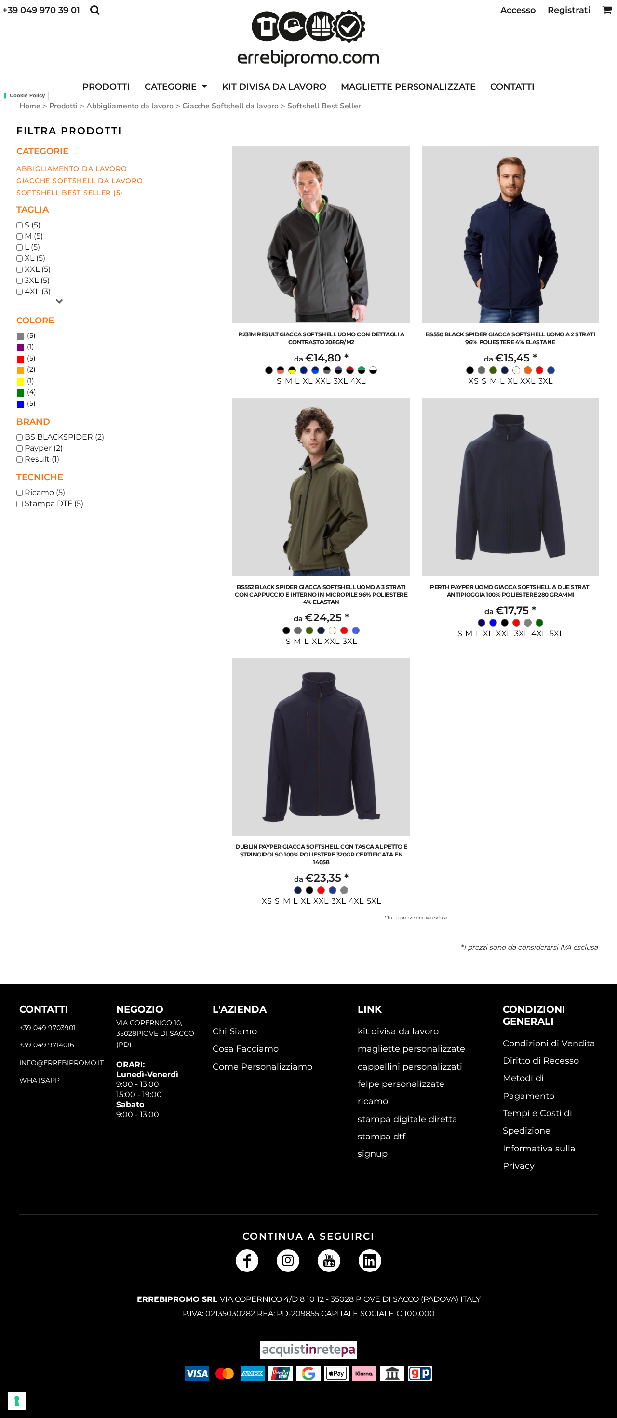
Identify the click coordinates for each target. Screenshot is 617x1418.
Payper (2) (44, 448)
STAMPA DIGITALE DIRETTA (407, 1119)
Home (29, 106)
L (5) (32, 247)
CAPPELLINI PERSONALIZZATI (410, 1066)
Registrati (569, 10)
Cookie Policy (27, 95)
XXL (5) (38, 269)
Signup (373, 1154)
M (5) (34, 236)
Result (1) (42, 459)
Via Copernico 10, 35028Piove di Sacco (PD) (155, 1033)
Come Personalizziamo (262, 1066)
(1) (29, 346)
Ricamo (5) (45, 492)
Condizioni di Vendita (549, 1043)
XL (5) (35, 258)
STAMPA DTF (381, 1136)
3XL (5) (37, 280)
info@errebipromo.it (61, 1062)
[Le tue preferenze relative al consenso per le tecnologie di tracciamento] (17, 1401)
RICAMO (373, 1101)
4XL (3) (38, 291)
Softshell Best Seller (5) (69, 192)
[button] (95, 10)
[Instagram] (288, 1260)
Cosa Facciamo (246, 1048)
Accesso (518, 10)
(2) (30, 369)
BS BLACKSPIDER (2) (64, 436)
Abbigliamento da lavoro (130, 106)
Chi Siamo (235, 1031)
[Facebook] (247, 1260)
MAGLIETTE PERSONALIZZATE (411, 1048)
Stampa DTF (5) (54, 503)
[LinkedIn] (370, 1260)
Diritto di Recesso (541, 1061)
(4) (30, 392)
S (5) (32, 224)
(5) (30, 335)
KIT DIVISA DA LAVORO (398, 1031)
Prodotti (63, 106)
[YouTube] (329, 1260)
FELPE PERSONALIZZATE (401, 1084)
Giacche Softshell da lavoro (230, 106)
